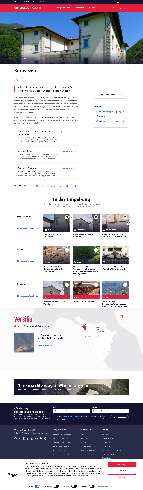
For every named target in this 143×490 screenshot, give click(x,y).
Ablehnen (122, 477)
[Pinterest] (32, 439)
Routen (84, 442)
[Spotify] (45, 439)
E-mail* (94, 407)
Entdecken (86, 429)
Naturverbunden (59, 450)
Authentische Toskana (62, 438)
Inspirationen (60, 429)
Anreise (105, 435)
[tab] (37, 326)
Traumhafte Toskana (61, 442)
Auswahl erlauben (122, 471)
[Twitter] (20, 439)
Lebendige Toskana (61, 446)
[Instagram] (24, 439)
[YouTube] (36, 439)
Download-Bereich (109, 454)
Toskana (84, 435)
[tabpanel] (42, 343)
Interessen (85, 438)
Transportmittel (108, 438)
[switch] (56, 486)
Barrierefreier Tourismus (111, 450)
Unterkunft (106, 442)
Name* (55, 407)
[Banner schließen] (140, 462)
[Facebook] (15, 439)
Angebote (106, 446)
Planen (105, 429)
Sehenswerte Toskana (62, 435)
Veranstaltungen (87, 450)
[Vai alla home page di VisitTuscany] (27, 8)
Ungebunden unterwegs (62, 454)
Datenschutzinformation (72, 416)
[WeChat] (41, 439)
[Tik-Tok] (28, 439)
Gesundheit (106, 458)
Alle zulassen (121, 464)
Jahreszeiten (86, 446)
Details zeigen (103, 486)
